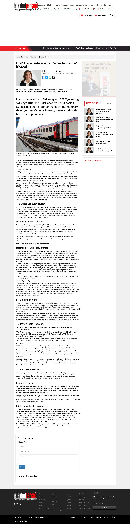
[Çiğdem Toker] (28, 78)
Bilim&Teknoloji (69, 9)
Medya (82, 9)
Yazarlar (79, 5)
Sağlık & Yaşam (58, 9)
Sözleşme (99, 517)
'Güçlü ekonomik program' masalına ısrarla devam (104, 132)
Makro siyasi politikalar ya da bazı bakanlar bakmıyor (103, 109)
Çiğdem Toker (43, 57)
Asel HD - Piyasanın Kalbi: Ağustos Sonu (42, 48)
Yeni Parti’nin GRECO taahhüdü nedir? (103, 139)
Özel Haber (103, 9)
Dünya (72, 5)
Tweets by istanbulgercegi (93, 158)
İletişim (83, 517)
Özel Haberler (84, 503)
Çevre (91, 5)
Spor (85, 5)
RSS (114, 517)
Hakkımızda (74, 517)
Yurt (86, 9)
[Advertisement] (65, 31)
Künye (91, 517)
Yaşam (69, 508)
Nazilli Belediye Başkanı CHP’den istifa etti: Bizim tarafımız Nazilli (88, 48)
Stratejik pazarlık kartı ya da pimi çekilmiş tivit (104, 147)
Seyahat (90, 9)
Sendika (103, 5)
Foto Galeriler (84, 506)
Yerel (109, 9)
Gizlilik (106, 517)
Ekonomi (64, 5)
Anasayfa (41, 5)
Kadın (110, 5)
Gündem (50, 5)
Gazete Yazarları (30, 57)
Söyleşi (77, 9)
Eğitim (96, 5)
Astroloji (96, 9)
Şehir (69, 494)
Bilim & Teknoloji (55, 498)
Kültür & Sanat (48, 9)
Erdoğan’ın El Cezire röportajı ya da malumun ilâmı (104, 116)
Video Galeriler (84, 508)
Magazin (40, 9)
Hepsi (109, 100)
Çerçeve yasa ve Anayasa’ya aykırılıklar (103, 124)
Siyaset (57, 5)
